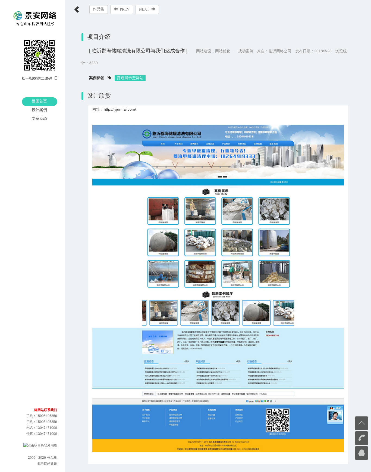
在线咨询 (350, 452)
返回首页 (39, 101)
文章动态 (39, 118)
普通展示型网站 (130, 78)
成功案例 (245, 51)
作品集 (98, 9)
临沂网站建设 (47, 463)
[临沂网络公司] (35, 18)
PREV (125, 9)
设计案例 (39, 110)
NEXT (144, 9)
